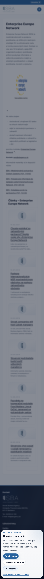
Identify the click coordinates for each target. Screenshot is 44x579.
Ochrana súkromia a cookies (16, 574)
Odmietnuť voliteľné (14, 562)
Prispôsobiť (10, 569)
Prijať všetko (11, 556)
